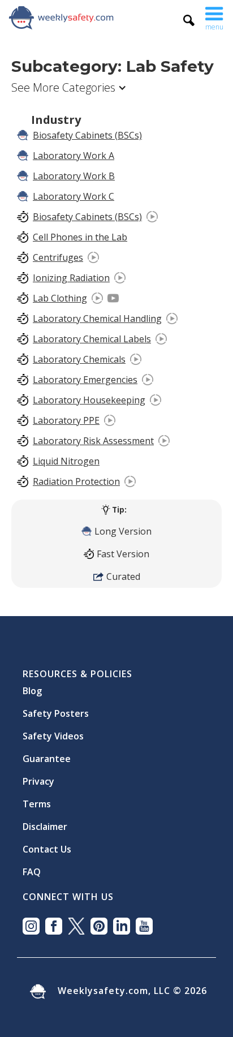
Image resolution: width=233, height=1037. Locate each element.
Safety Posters (56, 709)
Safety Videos (53, 731)
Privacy (38, 776)
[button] (214, 17)
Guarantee (47, 754)
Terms (37, 799)
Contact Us (47, 844)
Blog (32, 686)
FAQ (32, 867)
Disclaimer (45, 822)
